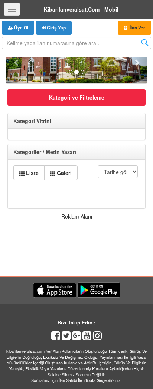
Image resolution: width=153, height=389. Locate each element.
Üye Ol (20, 27)
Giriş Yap (56, 27)
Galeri (63, 172)
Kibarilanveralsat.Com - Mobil (81, 9)
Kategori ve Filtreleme (76, 97)
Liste (32, 172)
